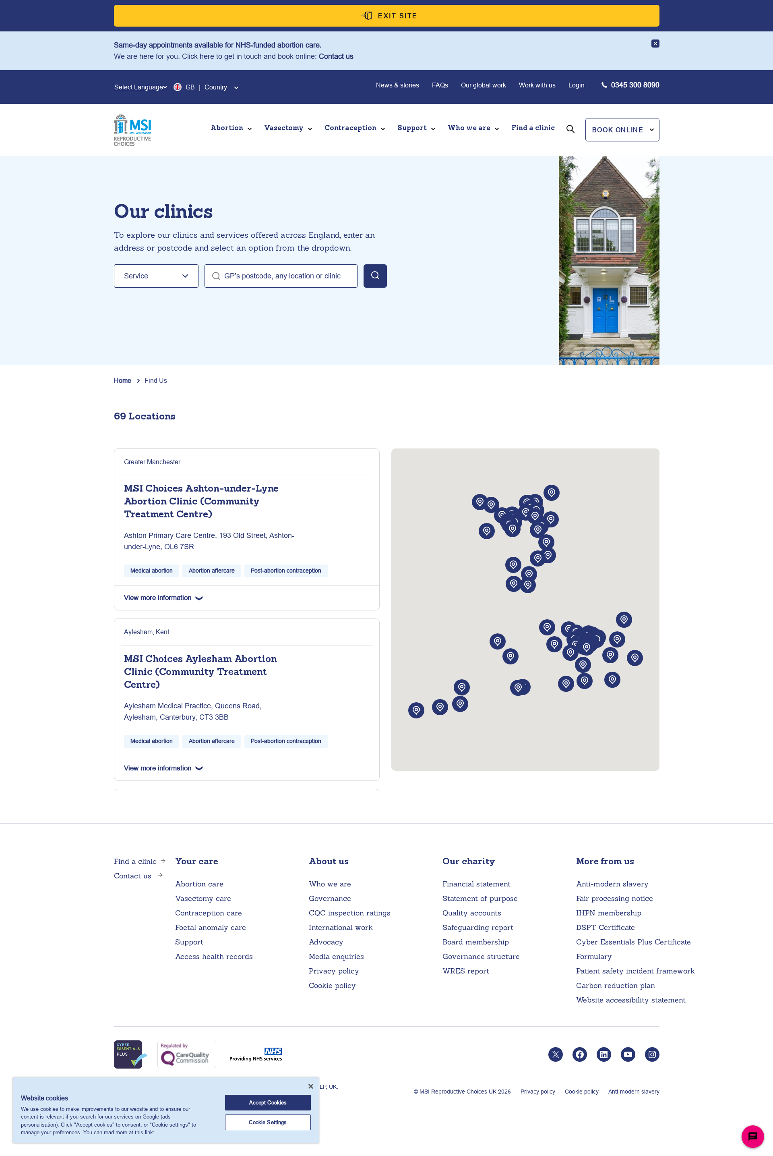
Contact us (336, 56)
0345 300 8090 (635, 85)
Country (216, 87)
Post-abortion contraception (286, 570)
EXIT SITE (398, 15)
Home (122, 380)
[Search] (570, 140)
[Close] (310, 1086)
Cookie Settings (268, 1122)
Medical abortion (151, 570)
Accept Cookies (268, 1102)
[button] (622, 129)
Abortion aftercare (212, 570)
